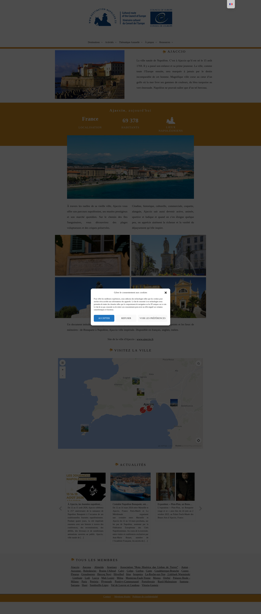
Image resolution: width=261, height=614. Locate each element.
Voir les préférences (153, 318)
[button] (165, 292)
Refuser (126, 318)
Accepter (104, 318)
